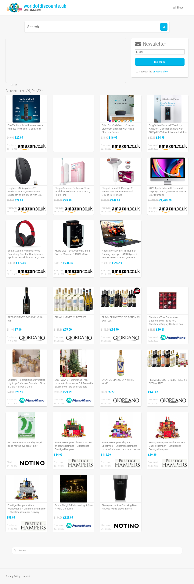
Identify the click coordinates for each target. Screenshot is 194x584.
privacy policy (160, 71)
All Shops (178, 7)
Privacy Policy (13, 576)
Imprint (26, 576)
